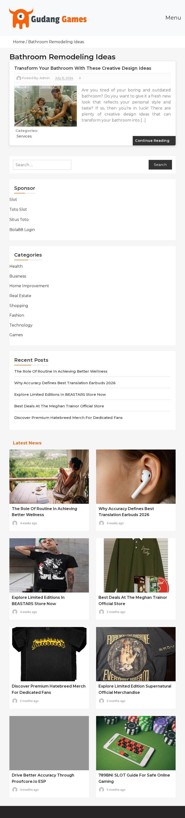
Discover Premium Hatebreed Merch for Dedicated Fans (68, 417)
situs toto (19, 219)
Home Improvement (29, 286)
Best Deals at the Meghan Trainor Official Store (59, 406)
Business (17, 276)
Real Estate (20, 295)
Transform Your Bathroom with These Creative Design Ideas (82, 68)
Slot (13, 199)
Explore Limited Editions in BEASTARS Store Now (60, 394)
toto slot (18, 209)
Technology (21, 325)
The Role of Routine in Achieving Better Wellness (60, 371)
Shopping (18, 305)
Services (24, 136)
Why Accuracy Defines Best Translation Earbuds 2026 (65, 383)
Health (16, 266)
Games (16, 335)
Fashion (16, 315)
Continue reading (153, 140)
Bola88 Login (22, 229)
